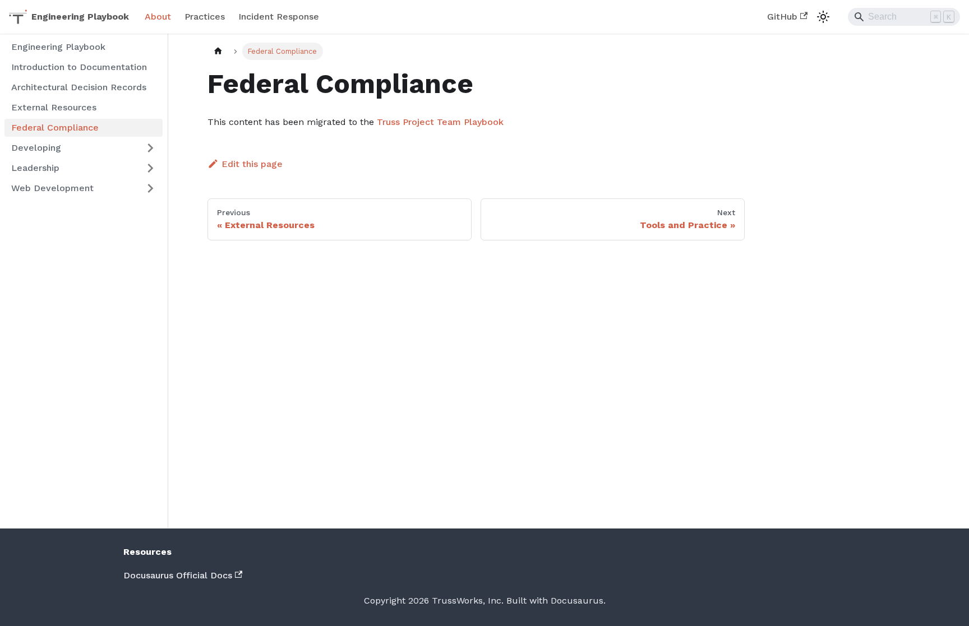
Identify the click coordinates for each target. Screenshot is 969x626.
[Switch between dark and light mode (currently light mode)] (823, 17)
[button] (83, 148)
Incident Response (278, 16)
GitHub (782, 16)
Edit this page (252, 164)
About (158, 16)
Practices (204, 16)
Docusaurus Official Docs (177, 575)
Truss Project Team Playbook (440, 122)
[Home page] (218, 51)
